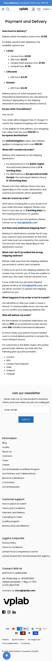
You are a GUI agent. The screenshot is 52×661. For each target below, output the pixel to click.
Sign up (26, 419)
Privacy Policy (9, 542)
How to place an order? (14, 503)
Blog (4, 442)
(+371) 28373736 (10, 585)
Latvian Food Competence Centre (20, 551)
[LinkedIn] (14, 612)
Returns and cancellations (15, 525)
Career (5, 464)
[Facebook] (3, 612)
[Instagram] (9, 612)
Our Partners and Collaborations (18, 473)
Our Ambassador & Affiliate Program (21, 469)
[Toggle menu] (3, 9)
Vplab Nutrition (15, 651)
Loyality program (10, 521)
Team (5, 460)
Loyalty (5, 447)
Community (8, 482)
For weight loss (34, 639)
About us (7, 451)
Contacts (7, 455)
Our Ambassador (11, 486)
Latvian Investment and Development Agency (26, 555)
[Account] (33, 9)
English (46, 9)
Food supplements (10, 643)
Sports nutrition (18, 639)
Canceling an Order (12, 516)
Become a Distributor (13, 478)
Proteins (5, 639)
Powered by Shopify (30, 651)
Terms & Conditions (12, 547)
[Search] (9, 9)
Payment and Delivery (13, 512)
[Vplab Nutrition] (23, 9)
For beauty (25, 643)
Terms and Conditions (13, 508)
